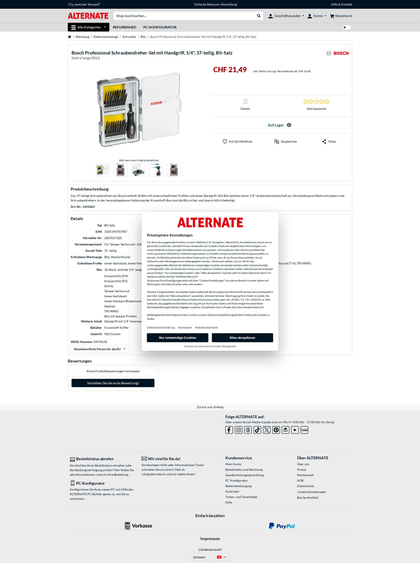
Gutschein (232, 491)
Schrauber (129, 36)
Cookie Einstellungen (311, 492)
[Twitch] (304, 429)
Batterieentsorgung (238, 486)
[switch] (347, 27)
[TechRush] (285, 429)
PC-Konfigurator (160, 27)
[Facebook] (229, 429)
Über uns (303, 464)
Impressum (210, 538)
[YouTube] (295, 429)
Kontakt (346, 4)
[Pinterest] (276, 429)
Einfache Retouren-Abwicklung (215, 4)
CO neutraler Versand (84, 4)
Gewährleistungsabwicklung (244, 475)
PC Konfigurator (236, 480)
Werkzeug (82, 36)
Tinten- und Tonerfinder (241, 497)
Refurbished (124, 27)
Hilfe (334, 4)
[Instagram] (238, 429)
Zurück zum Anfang (210, 407)
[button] (286, 141)
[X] (267, 429)
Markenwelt (305, 475)
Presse (301, 469)
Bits (143, 36)
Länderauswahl (210, 549)
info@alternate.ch (154, 474)
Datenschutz (305, 486)
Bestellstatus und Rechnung (244, 469)
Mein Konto (233, 464)
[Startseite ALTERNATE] (88, 15)
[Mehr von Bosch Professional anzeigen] (337, 56)
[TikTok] (257, 429)
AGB (300, 480)
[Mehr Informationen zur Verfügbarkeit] (289, 125)
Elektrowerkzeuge (106, 36)
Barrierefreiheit (307, 497)
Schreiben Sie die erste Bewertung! (113, 383)
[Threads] (248, 429)
